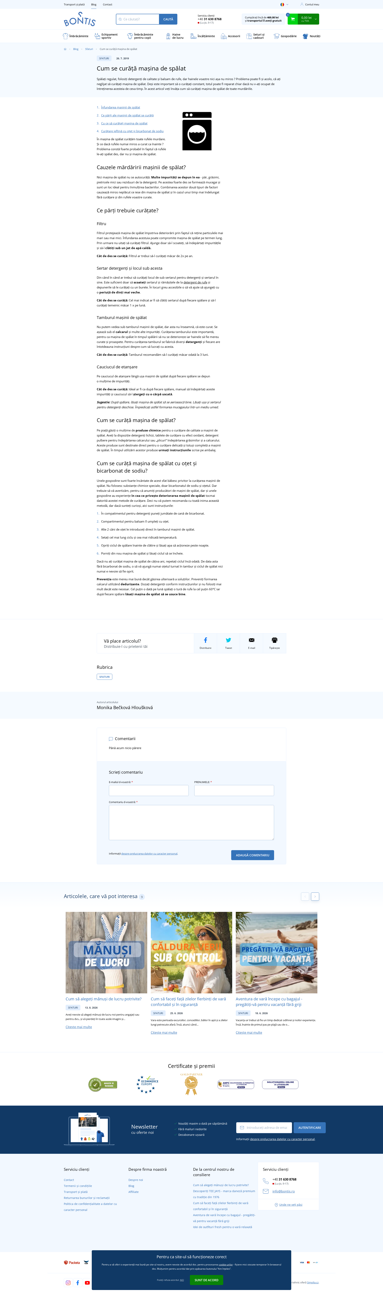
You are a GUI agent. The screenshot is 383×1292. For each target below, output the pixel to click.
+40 (210, 19)
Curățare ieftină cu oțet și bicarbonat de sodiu (132, 131)
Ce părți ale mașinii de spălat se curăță (127, 115)
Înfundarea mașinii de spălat (120, 107)
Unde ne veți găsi (290, 1205)
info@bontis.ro (283, 1191)
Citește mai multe (79, 1027)
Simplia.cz (313, 1282)
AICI (182, 1279)
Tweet (228, 648)
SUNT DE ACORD (206, 1280)
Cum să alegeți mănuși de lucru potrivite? (104, 999)
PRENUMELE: (203, 782)
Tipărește (274, 648)
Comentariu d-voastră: (123, 802)
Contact (107, 4)
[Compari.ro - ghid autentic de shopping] (103, 1084)
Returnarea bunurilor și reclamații (87, 1198)
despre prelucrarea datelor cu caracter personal (149, 853)
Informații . (143, 853)
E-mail (251, 648)
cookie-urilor (226, 1264)
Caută (168, 19)
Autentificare (309, 1128)
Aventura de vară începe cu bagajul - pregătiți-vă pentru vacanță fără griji (269, 1001)
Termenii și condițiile (78, 1186)
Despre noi (135, 1180)
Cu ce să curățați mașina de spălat (124, 123)
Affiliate (133, 1192)
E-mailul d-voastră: (121, 782)
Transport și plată (74, 4)
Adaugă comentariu (252, 855)
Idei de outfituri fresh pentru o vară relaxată (222, 1227)
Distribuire (205, 648)
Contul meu (312, 4)
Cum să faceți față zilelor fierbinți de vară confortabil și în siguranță (188, 1001)
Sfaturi (89, 49)
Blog (93, 4)
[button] (315, 896)
